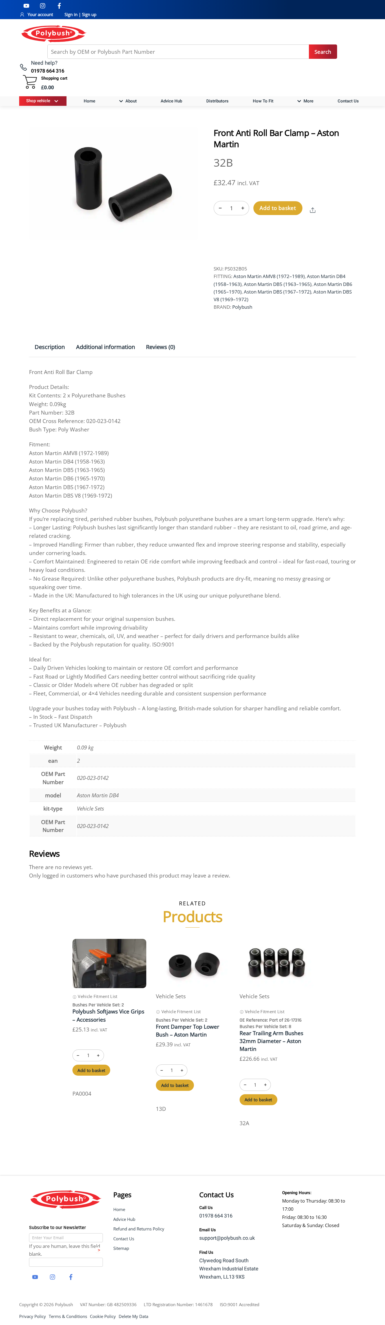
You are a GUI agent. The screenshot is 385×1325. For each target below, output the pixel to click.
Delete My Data (133, 1316)
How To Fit (263, 101)
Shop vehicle (38, 101)
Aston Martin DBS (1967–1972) (277, 291)
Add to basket (278, 208)
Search (323, 51)
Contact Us (348, 101)
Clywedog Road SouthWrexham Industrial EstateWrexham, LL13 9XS (228, 1269)
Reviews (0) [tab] (160, 347)
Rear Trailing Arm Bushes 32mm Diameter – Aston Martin (271, 1041)
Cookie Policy (103, 1316)
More (307, 101)
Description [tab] (50, 347)
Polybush (242, 307)
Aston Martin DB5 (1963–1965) (277, 284)
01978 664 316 (216, 1216)
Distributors (217, 101)
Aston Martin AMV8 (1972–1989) (269, 276)
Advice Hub (171, 101)
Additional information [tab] (105, 347)
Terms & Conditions (68, 1316)
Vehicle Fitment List (97, 996)
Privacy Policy (32, 1316)
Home (89, 101)
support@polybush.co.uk (227, 1238)
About (130, 101)
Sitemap (121, 1248)
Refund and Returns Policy (138, 1229)
